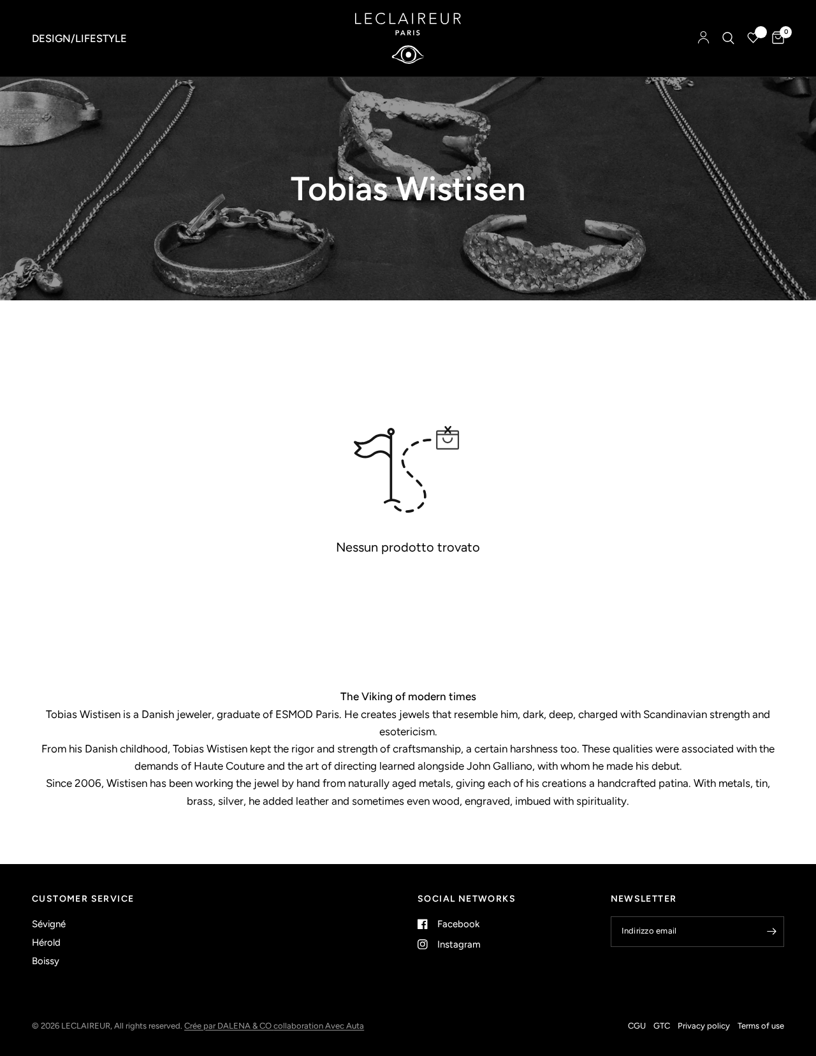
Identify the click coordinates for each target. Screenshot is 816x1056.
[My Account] (703, 38)
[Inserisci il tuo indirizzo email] (771, 931)
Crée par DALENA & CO (228, 1025)
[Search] (728, 38)
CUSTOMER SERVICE (83, 899)
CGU (637, 1025)
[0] (775, 38)
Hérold (46, 942)
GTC (661, 1025)
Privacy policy (704, 1025)
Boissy (45, 961)
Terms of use (761, 1025)
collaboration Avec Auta (318, 1025)
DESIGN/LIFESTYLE (79, 38)
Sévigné (49, 924)
